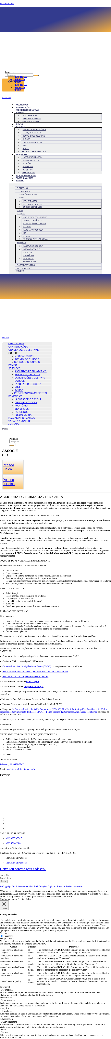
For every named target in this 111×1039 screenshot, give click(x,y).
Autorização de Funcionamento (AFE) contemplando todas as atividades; (35, 671)
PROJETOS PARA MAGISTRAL (34, 151)
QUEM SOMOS (22, 105)
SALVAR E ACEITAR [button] (11, 1037)
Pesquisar (9, 72)
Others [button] (3, 1029)
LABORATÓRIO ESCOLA (32, 142)
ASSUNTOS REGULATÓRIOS (34, 130)
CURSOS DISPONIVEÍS (31, 121)
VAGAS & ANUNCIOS (24, 178)
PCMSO (19, 124)
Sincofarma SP (7, 3)
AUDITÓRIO (27, 164)
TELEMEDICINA (28, 173)
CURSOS (26, 139)
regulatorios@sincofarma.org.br (21, 769)
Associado (6, 98)
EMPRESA (21, 77)
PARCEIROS (28, 170)
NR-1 (25, 146)
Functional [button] (5, 987)
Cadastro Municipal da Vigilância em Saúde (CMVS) (26, 666)
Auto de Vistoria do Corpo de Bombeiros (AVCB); (25, 676)
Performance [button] (6, 997)
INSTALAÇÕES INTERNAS (14, 611)
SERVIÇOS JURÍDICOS (32, 133)
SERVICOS (20, 127)
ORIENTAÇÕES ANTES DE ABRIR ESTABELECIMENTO (29, 515)
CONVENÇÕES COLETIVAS (27, 110)
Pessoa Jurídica (9, 482)
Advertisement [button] (6, 1019)
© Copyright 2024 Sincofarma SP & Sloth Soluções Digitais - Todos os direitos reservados (41, 886)
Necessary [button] (4, 933)
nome (3, 875)
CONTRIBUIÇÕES (23, 107)
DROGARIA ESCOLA (31, 160)
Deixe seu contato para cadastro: (23, 869)
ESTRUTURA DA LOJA (12, 588)
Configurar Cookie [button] (8, 899)
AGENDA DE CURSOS (32, 119)
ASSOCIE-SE (14, 81)
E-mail (3, 878)
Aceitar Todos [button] (24, 899)
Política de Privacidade (16, 858)
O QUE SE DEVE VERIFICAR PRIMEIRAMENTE (25, 560)
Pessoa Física (8, 467)
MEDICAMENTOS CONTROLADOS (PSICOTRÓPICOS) (28, 734)
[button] (55, 515)
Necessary (8, 936)
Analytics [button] (4, 1008)
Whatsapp (12, 764)
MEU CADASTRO (30, 115)
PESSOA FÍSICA (19, 88)
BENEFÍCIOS (21, 154)
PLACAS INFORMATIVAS (26, 175)
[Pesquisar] (36, 75)
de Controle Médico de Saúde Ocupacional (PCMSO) (37, 709)
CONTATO (20, 181)
